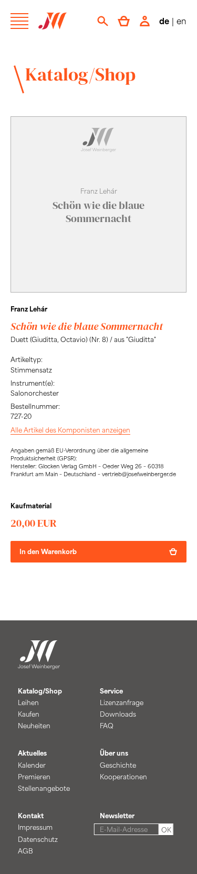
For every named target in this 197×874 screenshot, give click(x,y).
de (164, 20)
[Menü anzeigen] (19, 21)
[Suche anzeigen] (102, 21)
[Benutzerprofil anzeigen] (144, 21)
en (181, 20)
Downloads (118, 714)
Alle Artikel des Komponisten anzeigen (70, 430)
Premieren (34, 776)
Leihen (28, 702)
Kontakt (31, 815)
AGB (25, 851)
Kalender (32, 765)
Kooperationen (123, 776)
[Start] (39, 663)
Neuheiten (34, 725)
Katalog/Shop (80, 74)
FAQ (106, 725)
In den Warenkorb (48, 551)
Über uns (114, 753)
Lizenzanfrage (121, 702)
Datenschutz (38, 839)
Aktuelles (32, 753)
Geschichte (118, 765)
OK (166, 830)
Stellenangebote (44, 788)
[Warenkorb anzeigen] (123, 21)
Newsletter (117, 815)
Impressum (35, 827)
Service (111, 691)
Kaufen (28, 714)
